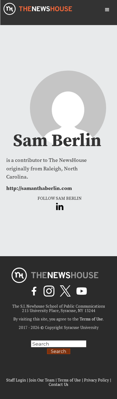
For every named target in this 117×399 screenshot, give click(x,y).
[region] (58, 356)
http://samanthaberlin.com (39, 188)
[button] (107, 10)
